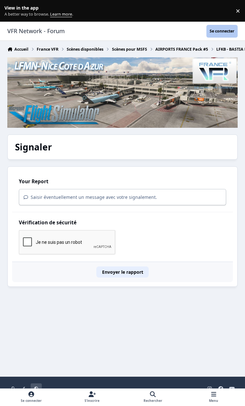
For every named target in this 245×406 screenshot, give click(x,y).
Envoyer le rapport (122, 272)
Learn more (12, 11)
